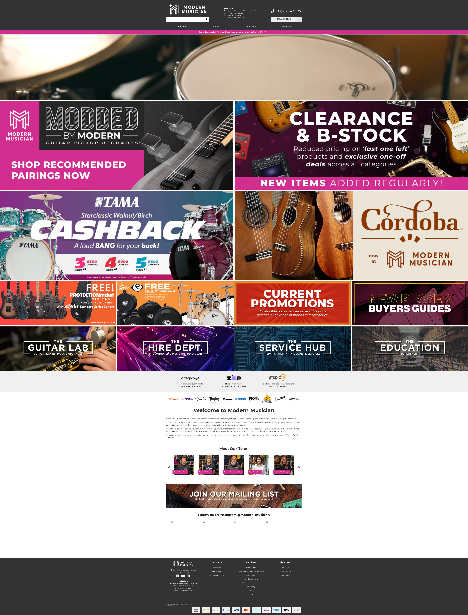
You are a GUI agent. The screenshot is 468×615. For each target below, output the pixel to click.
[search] (206, 19)
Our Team (285, 567)
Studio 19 (250, 594)
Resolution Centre (217, 575)
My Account (217, 567)
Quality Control (251, 575)
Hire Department (251, 579)
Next (298, 467)
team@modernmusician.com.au (184, 570)
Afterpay (251, 590)
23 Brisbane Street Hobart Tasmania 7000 (241, 11)
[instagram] (188, 576)
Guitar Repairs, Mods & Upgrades (251, 571)
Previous (169, 467)
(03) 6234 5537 (288, 11)
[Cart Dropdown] (299, 19)
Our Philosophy (285, 571)
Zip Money (251, 587)
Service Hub (251, 567)
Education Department (251, 583)
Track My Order (217, 571)
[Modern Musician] (187, 9)
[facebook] (177, 576)
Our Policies (284, 575)
